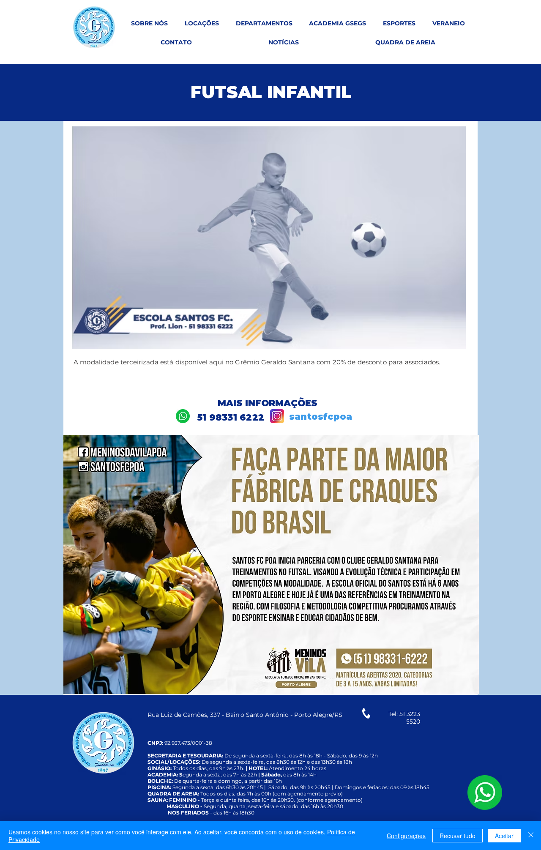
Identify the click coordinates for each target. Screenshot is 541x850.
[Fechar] (531, 835)
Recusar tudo (457, 835)
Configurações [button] (406, 835)
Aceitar (504, 835)
